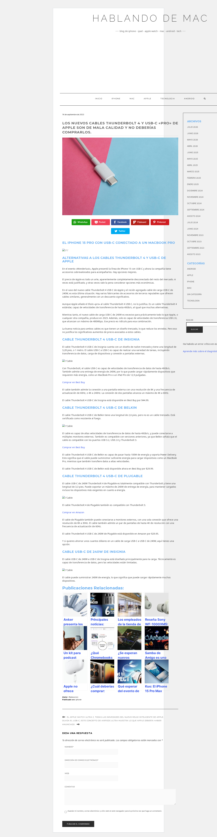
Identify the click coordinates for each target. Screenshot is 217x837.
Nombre (69, 747)
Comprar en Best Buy (73, 382)
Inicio (98, 98)
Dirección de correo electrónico (81, 760)
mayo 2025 (192, 159)
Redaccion (73, 697)
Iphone (116, 98)
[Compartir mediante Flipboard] (140, 222)
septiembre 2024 (195, 209)
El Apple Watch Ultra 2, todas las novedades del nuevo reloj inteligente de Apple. (115, 717)
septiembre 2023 (195, 248)
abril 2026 (192, 146)
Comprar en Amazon (73, 512)
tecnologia (193, 300)
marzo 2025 (193, 171)
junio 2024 (192, 229)
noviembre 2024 (195, 197)
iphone (78, 699)
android (191, 269)
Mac (132, 98)
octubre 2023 (194, 241)
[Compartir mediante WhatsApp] (81, 222)
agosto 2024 (193, 216)
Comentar (70, 787)
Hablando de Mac (150, 18)
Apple (147, 98)
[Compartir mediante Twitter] (120, 231)
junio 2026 (192, 133)
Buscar (189, 320)
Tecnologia (167, 98)
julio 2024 (192, 222)
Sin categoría (194, 294)
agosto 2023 (193, 254)
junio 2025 (192, 152)
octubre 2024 (194, 203)
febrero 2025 (194, 178)
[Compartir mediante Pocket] (100, 222)
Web (67, 773)
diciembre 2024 (195, 190)
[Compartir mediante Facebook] (120, 222)
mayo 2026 (192, 140)
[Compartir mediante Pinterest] (160, 222)
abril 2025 (192, 165)
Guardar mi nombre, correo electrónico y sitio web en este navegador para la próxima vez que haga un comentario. (115, 811)
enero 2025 (193, 184)
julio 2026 (192, 127)
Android (189, 98)
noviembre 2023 (195, 235)
